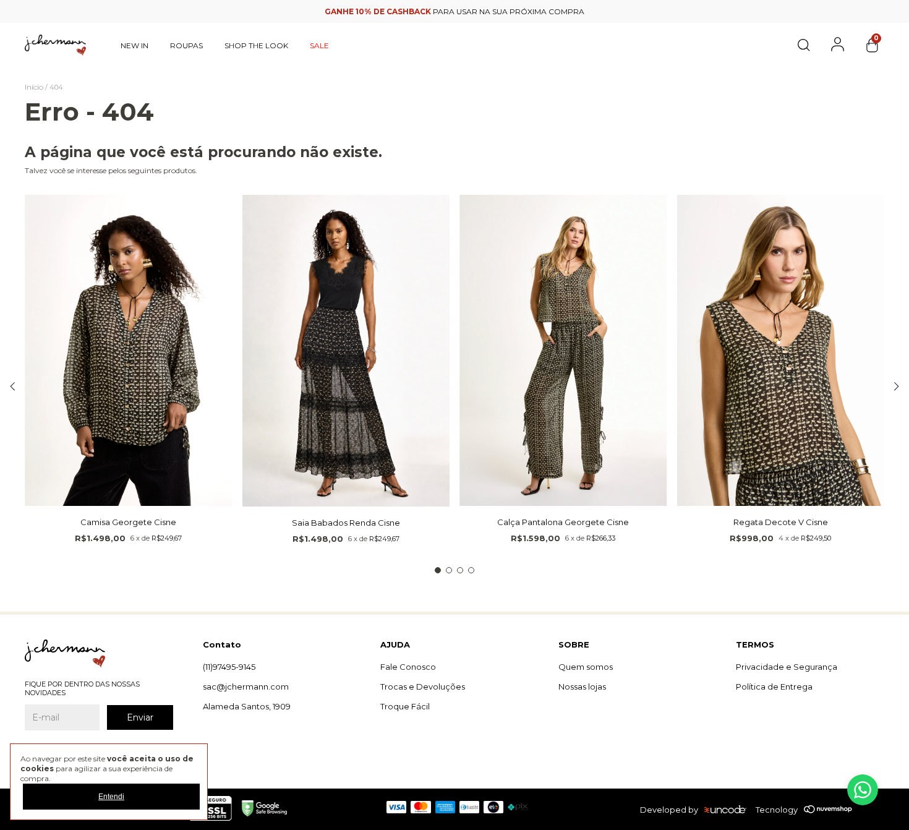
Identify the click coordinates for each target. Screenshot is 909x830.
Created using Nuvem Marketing (454, 348)
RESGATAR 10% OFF (454, 326)
